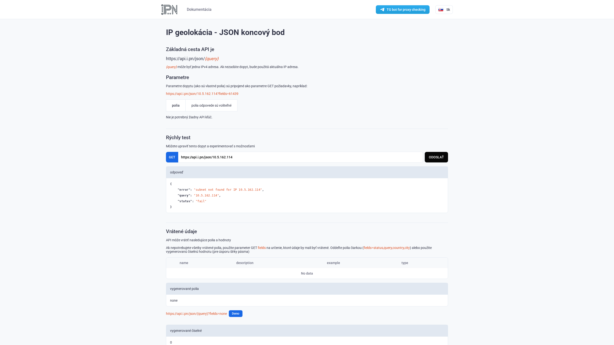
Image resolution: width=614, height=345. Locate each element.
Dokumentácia (199, 9)
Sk (448, 10)
